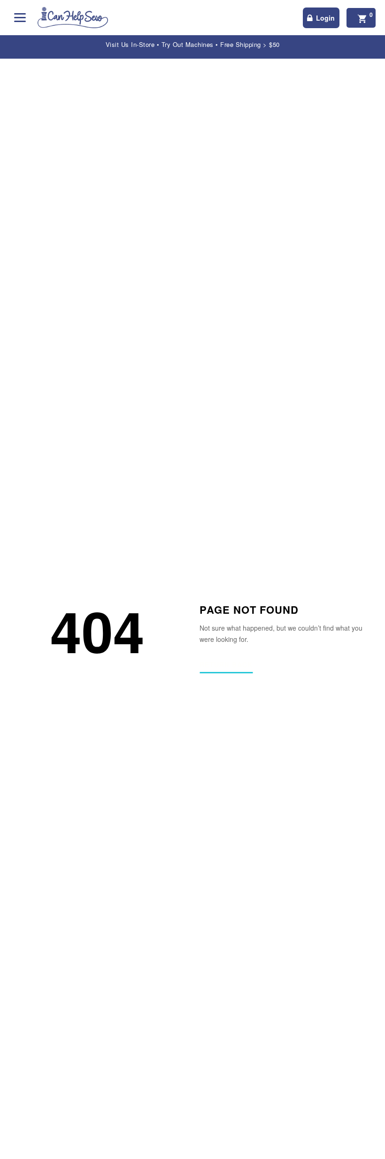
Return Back (226, 665)
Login (325, 18)
